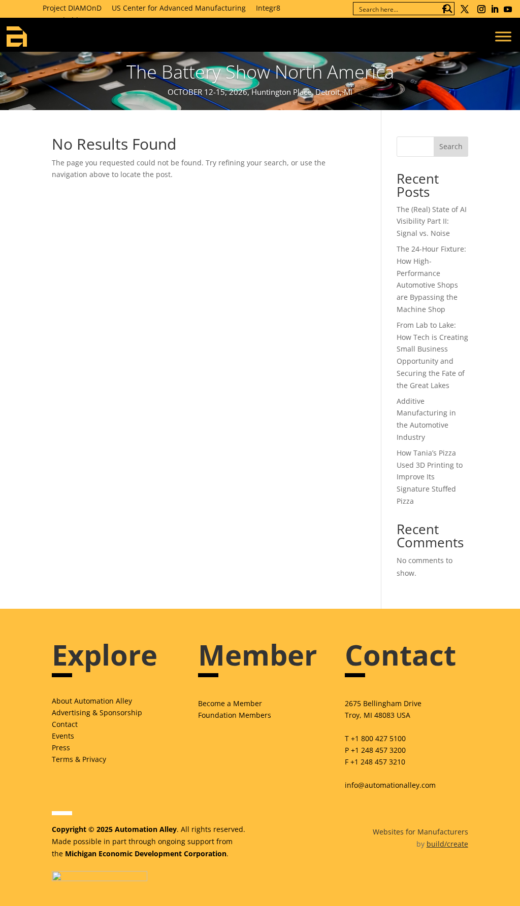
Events (63, 736)
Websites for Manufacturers (420, 832)
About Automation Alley (92, 701)
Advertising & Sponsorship (97, 712)
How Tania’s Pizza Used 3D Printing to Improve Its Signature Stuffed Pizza (430, 477)
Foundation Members (234, 715)
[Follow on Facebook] (444, 9)
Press (61, 747)
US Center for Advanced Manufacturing (179, 8)
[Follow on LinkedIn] (494, 9)
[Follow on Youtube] (508, 9)
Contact (65, 724)
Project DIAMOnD (72, 8)
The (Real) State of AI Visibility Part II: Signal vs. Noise (432, 221)
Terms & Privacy (79, 759)
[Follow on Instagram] (481, 9)
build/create (447, 844)
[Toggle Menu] (503, 36)
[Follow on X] (465, 9)
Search (451, 146)
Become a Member (230, 703)
